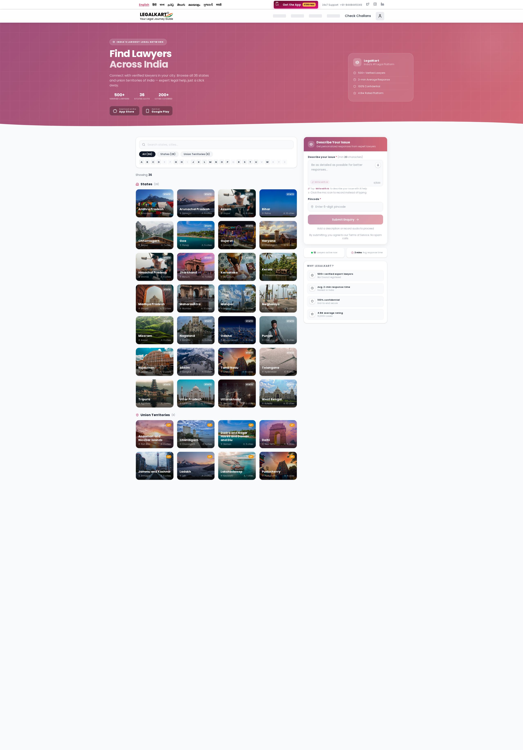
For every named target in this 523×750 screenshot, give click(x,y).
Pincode (314, 199)
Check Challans (358, 15)
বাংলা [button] (162, 5)
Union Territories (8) (197, 154)
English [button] (144, 5)
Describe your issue (335, 157)
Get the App (298, 5)
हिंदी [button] (154, 5)
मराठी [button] (218, 5)
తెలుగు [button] (181, 5)
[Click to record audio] (378, 165)
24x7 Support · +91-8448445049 (342, 5)
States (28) (167, 154)
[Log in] (380, 16)
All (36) (147, 154)
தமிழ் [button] (171, 5)
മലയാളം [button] (194, 5)
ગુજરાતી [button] (208, 5)
